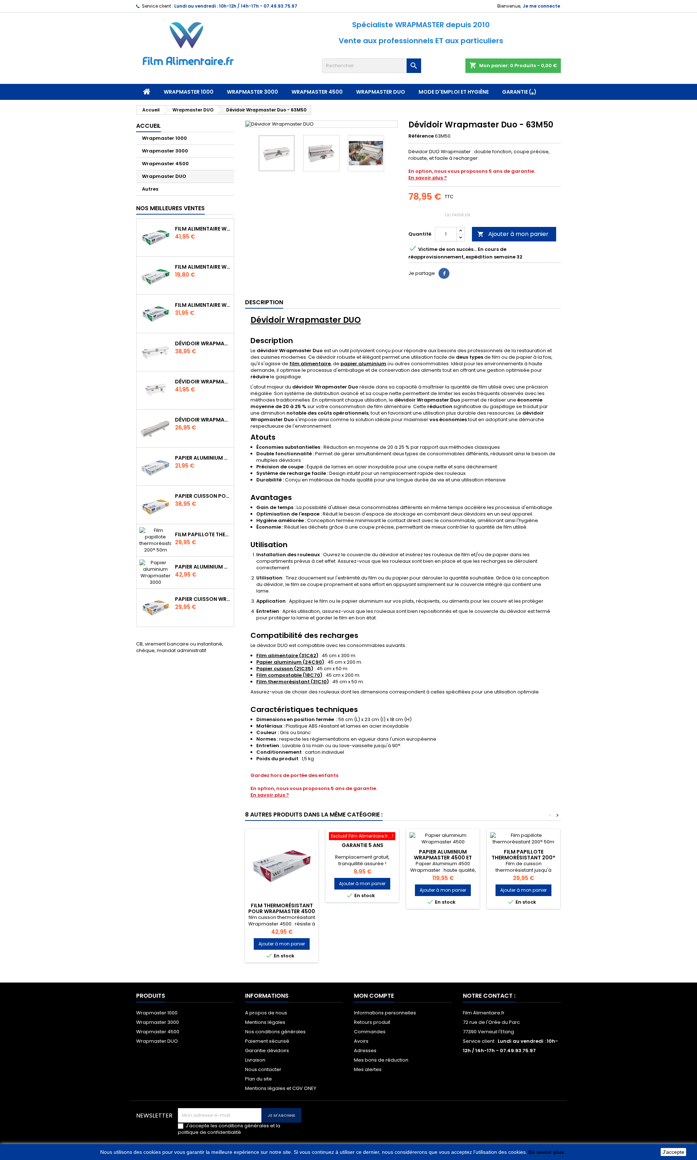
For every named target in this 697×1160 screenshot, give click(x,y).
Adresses (365, 1050)
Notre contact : (489, 996)
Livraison (255, 1060)
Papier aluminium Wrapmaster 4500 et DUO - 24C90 (443, 857)
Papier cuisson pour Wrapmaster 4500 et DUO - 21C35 (203, 496)
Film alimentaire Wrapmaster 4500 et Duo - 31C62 (203, 229)
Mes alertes (368, 1069)
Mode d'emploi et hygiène (454, 91)
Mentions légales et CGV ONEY (280, 1088)
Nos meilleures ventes (170, 208)
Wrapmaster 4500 (317, 91)
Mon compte (374, 996)
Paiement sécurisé (267, 1041)
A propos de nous (266, 1012)
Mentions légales (265, 1022)
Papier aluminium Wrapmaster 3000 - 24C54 (203, 567)
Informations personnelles (385, 1012)
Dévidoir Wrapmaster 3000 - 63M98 (203, 381)
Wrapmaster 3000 (252, 91)
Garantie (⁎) (519, 91)
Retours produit (372, 1022)
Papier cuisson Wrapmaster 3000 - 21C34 (203, 599)
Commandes (370, 1031)
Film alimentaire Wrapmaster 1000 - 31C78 (203, 267)
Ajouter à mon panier (513, 234)
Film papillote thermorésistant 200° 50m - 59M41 (203, 534)
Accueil (148, 126)
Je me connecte (541, 6)
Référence (421, 136)
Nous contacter (263, 1069)
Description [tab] (264, 302)
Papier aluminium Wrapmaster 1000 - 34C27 (203, 458)
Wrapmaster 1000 (188, 91)
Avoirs (361, 1041)
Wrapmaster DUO (380, 91)
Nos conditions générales (275, 1031)
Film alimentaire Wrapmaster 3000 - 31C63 (203, 305)
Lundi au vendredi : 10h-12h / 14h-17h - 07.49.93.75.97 (235, 6)
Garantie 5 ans (362, 845)
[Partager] (444, 273)
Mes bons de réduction (381, 1060)
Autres (150, 189)
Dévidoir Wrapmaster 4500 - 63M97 (203, 343)
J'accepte (673, 1152)
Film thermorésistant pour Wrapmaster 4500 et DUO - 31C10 (281, 911)
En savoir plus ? (427, 177)
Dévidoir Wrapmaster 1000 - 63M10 (203, 420)
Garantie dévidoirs (267, 1050)
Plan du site (258, 1078)
